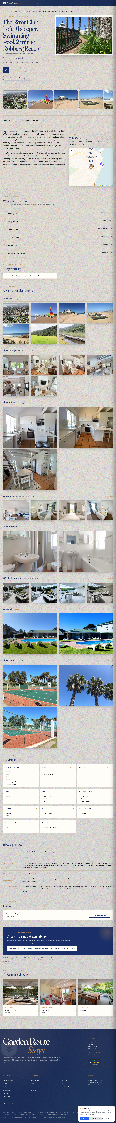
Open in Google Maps (98, 915)
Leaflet (102, 185)
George (94, 3)
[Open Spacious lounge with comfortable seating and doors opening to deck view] (16, 365)
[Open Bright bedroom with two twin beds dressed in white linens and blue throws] (16, 510)
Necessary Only (95, 1118)
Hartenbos (73, 3)
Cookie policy (64, 1083)
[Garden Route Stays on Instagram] (90, 1089)
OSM (107, 185)
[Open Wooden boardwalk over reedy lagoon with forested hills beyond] (72, 334)
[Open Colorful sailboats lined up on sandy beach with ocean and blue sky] (40, 99)
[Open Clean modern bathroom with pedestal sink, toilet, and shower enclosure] (30, 551)
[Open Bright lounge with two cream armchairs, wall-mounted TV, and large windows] (44, 386)
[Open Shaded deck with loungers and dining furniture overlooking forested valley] (16, 593)
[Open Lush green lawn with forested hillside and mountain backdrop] (44, 334)
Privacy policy (64, 1080)
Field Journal (35, 1080)
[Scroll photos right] (112, 99)
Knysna (45, 3)
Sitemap (34, 1090)
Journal (111, 3)
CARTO (111, 185)
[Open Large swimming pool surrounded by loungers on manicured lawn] (30, 633)
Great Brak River (84, 3)
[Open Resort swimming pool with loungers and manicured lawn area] (86, 633)
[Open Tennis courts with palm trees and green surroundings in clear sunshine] (30, 685)
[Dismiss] (112, 1098)
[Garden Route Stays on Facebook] (94, 1089)
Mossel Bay (102, 3)
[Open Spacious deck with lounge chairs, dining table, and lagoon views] (100, 593)
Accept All (84, 1118)
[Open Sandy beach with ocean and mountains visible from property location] (66, 99)
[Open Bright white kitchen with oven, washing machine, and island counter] (86, 427)
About (33, 1083)
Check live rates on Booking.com (16, 78)
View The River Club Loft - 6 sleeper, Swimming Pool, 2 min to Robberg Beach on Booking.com (41, 949)
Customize (105, 1118)
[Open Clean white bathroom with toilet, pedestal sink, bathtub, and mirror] (86, 551)
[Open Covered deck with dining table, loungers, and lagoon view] (72, 593)
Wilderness (53, 3)
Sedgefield (63, 3)
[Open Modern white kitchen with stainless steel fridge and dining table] (30, 469)
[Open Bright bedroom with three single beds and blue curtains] (100, 510)
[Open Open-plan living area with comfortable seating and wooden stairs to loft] (100, 365)
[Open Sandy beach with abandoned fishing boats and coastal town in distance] (91, 99)
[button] (100, 164)
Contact (34, 1087)
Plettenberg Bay (35, 3)
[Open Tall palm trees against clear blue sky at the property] (86, 685)
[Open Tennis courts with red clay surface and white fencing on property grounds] (30, 727)
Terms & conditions (66, 1087)
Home (5, 11)
